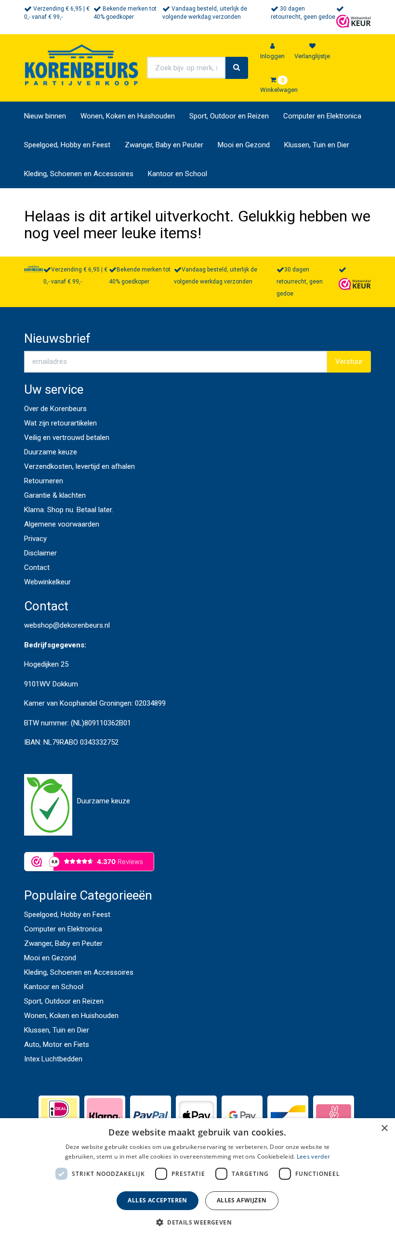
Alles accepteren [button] (157, 1200)
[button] (197, 1221)
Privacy (35, 538)
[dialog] (197, 1178)
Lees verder (313, 1156)
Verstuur (349, 361)
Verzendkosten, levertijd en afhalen (79, 466)
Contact (37, 567)
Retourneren (43, 481)
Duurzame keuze (50, 452)
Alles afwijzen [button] (242, 1200)
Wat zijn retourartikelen (60, 423)
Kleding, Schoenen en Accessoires (78, 173)
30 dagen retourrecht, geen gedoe (299, 281)
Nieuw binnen (45, 116)
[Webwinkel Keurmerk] (353, 20)
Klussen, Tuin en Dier (316, 145)
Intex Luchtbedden (53, 1059)
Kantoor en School (177, 173)
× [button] (384, 1128)
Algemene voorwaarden (61, 524)
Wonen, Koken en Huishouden (127, 116)
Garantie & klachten (55, 495)
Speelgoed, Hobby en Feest (67, 145)
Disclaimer (40, 553)
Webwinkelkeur (47, 582)
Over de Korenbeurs (55, 408)
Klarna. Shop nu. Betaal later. (68, 509)
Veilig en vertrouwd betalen (66, 437)
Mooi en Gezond (244, 145)
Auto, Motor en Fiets (56, 1044)
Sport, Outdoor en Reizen (229, 116)
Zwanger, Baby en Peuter (164, 145)
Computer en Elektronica (322, 116)
